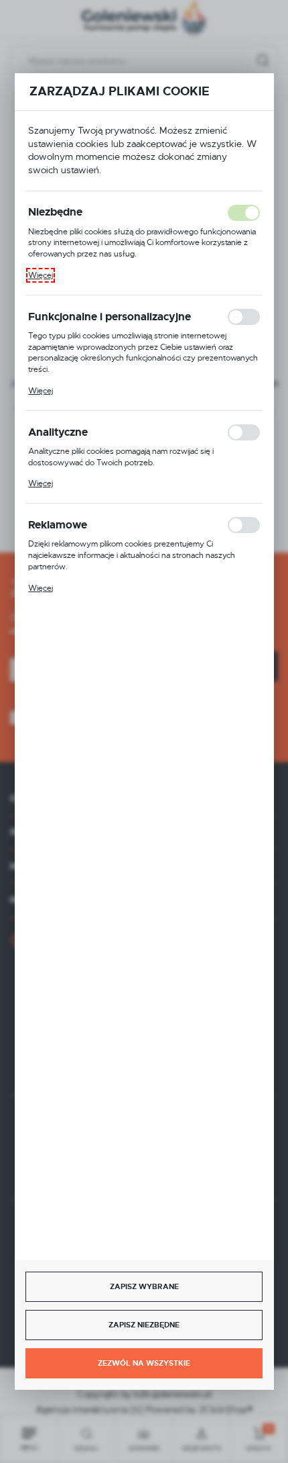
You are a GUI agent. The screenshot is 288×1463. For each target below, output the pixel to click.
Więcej (40, 275)
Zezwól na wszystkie (144, 1363)
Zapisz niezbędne (144, 1324)
